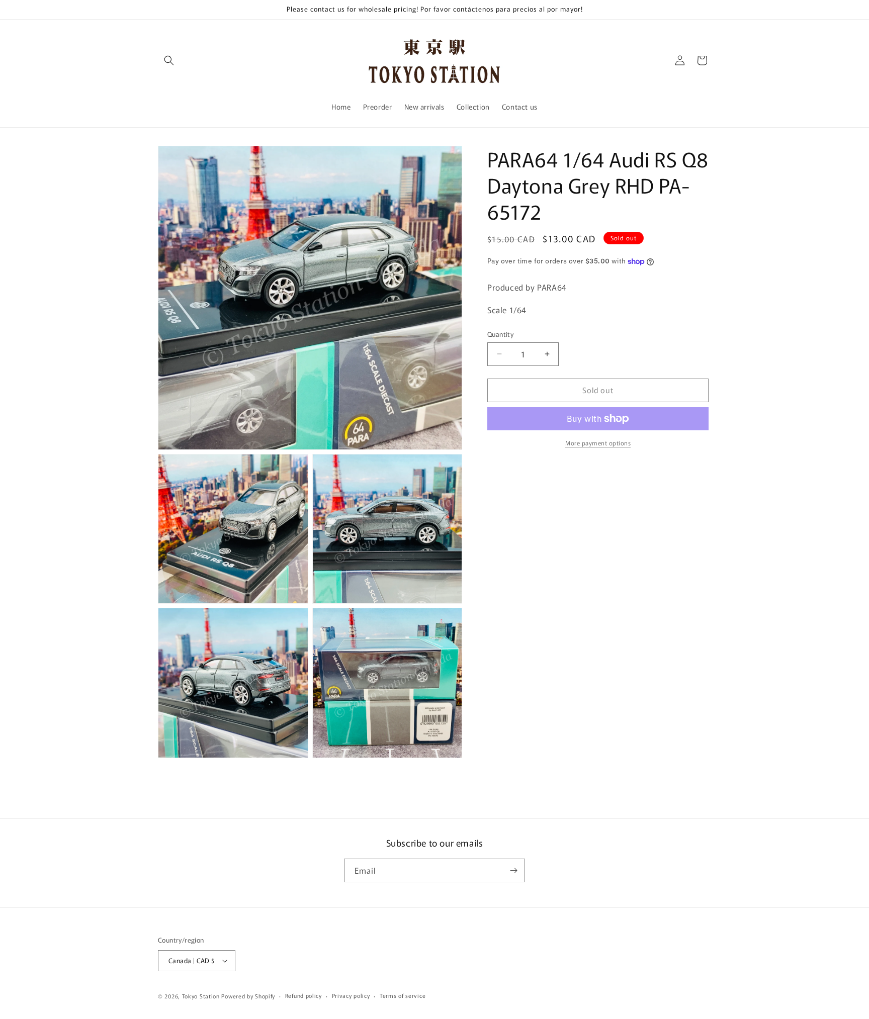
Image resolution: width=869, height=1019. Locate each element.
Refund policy (303, 995)
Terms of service (402, 995)
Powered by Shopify (248, 996)
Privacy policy (351, 995)
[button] (169, 60)
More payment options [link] (598, 442)
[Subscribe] (513, 870)
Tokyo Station (202, 996)
